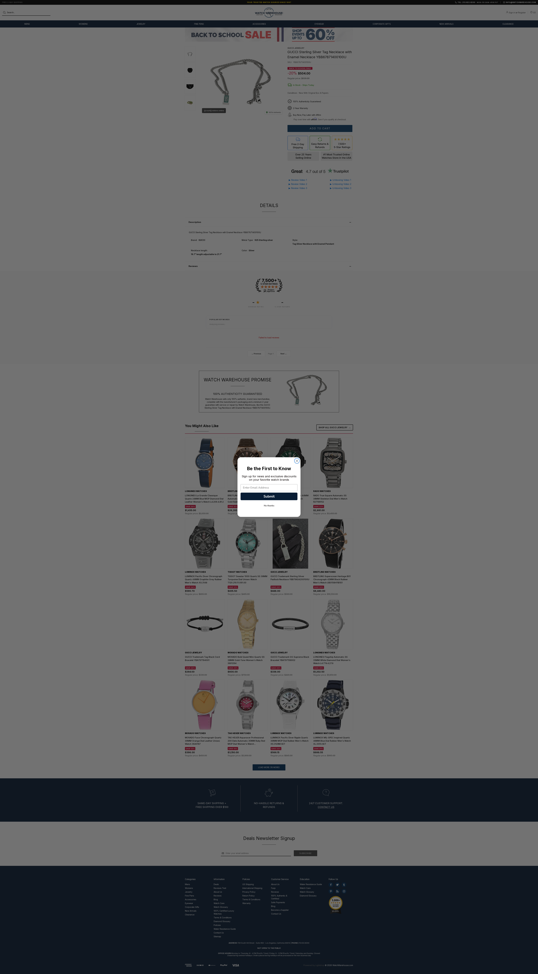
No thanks (269, 505)
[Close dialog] (296, 460)
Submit (269, 496)
